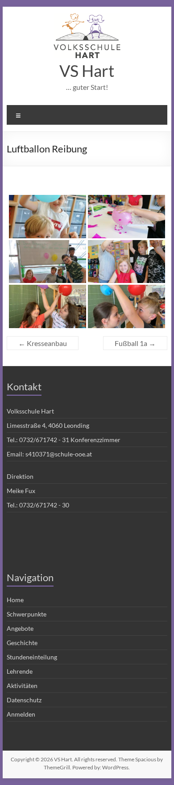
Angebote (20, 628)
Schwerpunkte (26, 614)
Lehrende (20, 671)
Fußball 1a (135, 343)
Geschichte (22, 642)
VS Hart (86, 70)
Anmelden (21, 714)
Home (15, 600)
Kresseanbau (42, 343)
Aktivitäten (22, 685)
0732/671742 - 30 (44, 505)
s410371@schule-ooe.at (58, 454)
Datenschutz (24, 700)
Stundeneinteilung (32, 657)
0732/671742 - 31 (44, 439)
